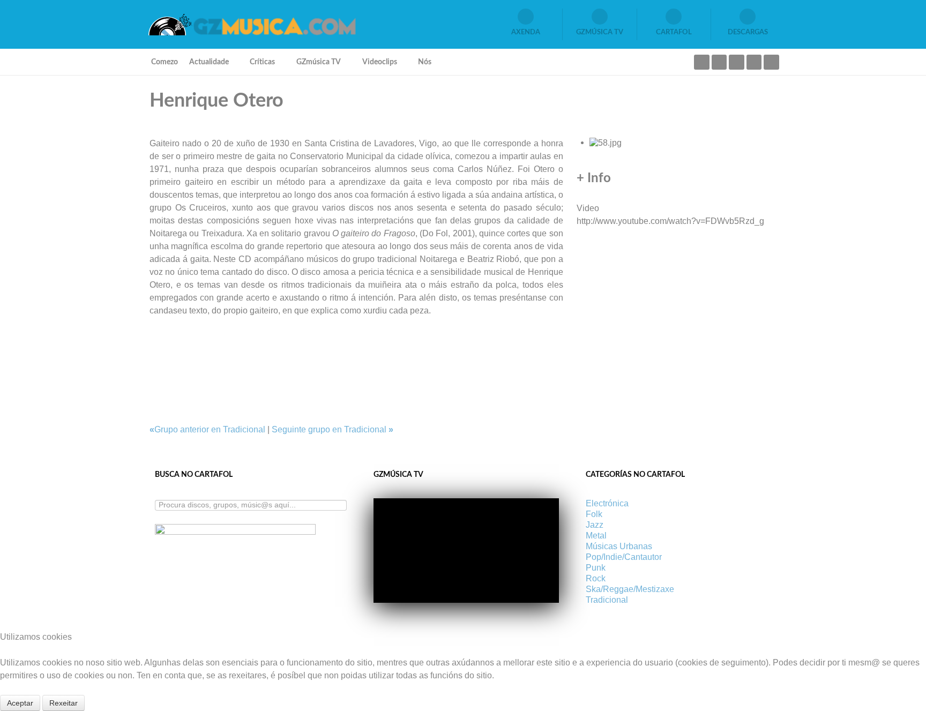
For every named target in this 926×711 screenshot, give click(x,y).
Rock (596, 578)
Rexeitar (63, 703)
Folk (594, 514)
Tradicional (607, 599)
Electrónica (607, 503)
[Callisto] (251, 23)
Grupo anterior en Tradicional (208, 429)
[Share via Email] (153, 336)
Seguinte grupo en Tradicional (332, 429)
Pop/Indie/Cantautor (624, 557)
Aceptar (20, 703)
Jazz (594, 524)
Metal (596, 535)
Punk (596, 567)
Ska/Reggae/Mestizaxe (630, 589)
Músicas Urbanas (619, 546)
